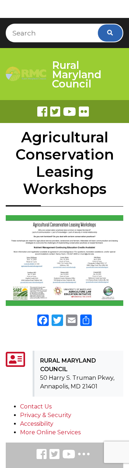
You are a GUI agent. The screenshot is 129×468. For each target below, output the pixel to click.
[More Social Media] (84, 456)
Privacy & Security (45, 415)
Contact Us (36, 406)
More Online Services (50, 432)
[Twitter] (55, 111)
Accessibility (36, 423)
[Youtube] (69, 111)
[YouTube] (68, 455)
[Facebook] (42, 111)
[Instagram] (54, 455)
